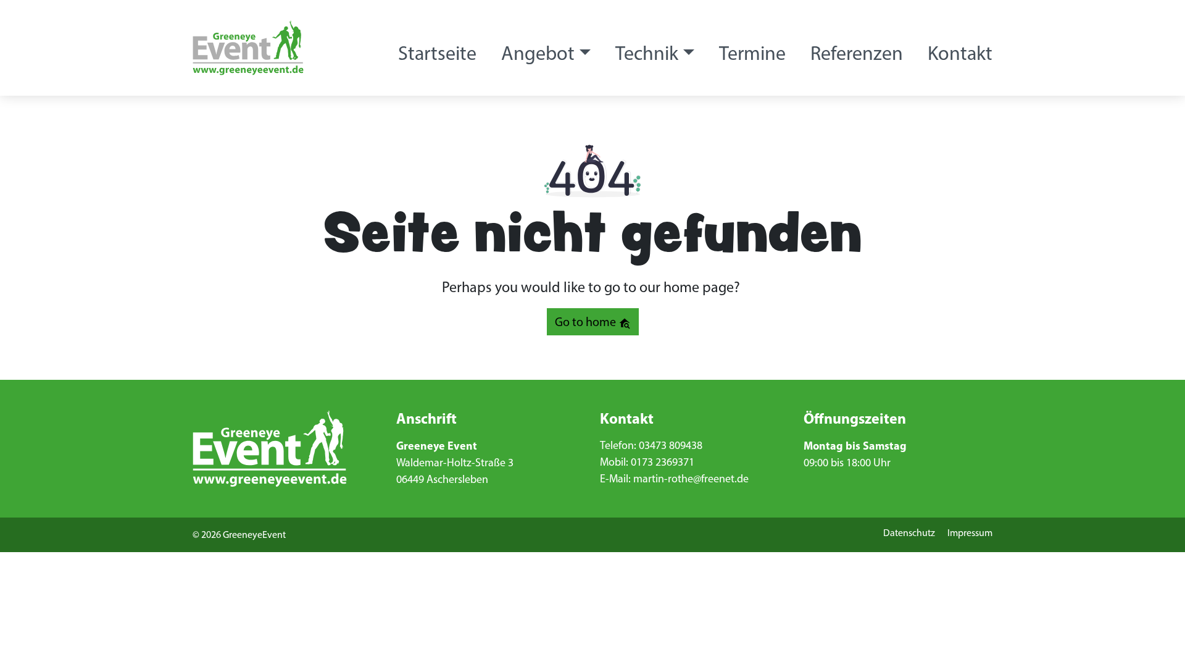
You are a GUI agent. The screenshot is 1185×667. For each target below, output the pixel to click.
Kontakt (960, 53)
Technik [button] (646, 53)
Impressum (969, 533)
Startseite (437, 53)
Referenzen (856, 53)
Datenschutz (909, 533)
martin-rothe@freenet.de (691, 478)
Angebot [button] (538, 53)
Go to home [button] (586, 321)
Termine (752, 53)
